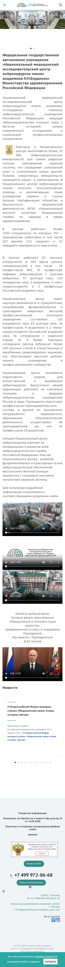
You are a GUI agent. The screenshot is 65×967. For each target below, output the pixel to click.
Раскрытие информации (32, 813)
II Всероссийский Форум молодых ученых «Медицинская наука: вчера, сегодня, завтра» (30, 710)
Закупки (32, 834)
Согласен (50, 961)
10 (43, 762)
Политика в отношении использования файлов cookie (32, 828)
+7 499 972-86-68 (34, 875)
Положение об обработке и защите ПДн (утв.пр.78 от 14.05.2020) (32, 820)
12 (49, 762)
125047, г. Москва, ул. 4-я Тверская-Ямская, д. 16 (43, 897)
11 (46, 762)
